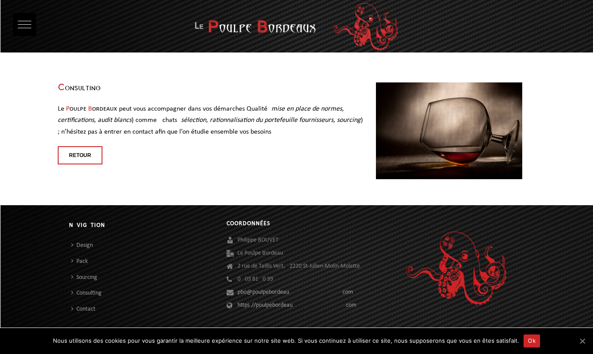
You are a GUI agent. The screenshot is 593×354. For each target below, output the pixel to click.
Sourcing (86, 277)
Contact (86, 309)
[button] (24, 24)
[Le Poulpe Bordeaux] (296, 26)
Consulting (89, 293)
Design (84, 245)
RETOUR (80, 155)
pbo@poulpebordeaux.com (295, 292)
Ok (532, 340)
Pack (82, 261)
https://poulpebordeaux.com (296, 305)
